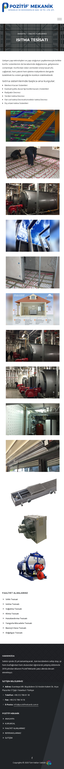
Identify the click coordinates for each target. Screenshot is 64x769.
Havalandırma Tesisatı (16, 618)
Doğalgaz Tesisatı (14, 632)
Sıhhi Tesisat (12, 599)
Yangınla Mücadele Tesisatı (19, 623)
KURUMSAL (10, 723)
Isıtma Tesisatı (12, 604)
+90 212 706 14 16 (17, 699)
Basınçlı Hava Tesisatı (16, 628)
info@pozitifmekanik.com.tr (26, 704)
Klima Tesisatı (12, 613)
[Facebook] (32, 757)
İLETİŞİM (9, 737)
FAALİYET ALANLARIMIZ (15, 728)
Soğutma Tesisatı (14, 608)
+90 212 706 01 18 (21, 695)
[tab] (32, 594)
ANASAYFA (22, 34)
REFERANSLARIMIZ (13, 733)
